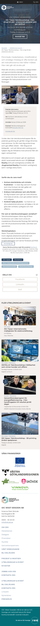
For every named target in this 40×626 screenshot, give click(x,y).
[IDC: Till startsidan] (8, 7)
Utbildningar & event (16, 48)
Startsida (4, 48)
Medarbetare (7, 531)
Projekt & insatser (11, 558)
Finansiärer (6, 538)
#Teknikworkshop (26, 266)
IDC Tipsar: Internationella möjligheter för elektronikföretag (20, 315)
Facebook (20, 279)
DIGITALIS (34, 247)
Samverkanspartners (10, 545)
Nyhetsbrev (6, 595)
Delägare (5, 535)
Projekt (6, 396)
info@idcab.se (7, 522)
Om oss (5, 527)
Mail (20, 289)
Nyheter (6, 566)
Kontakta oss (8, 575)
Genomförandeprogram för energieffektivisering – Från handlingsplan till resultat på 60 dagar (20, 385)
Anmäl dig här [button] (8, 243)
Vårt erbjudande (10, 549)
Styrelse (5, 542)
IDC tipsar (14, 17)
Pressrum (7, 599)
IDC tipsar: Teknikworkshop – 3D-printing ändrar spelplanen (20, 424)
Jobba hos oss (9, 571)
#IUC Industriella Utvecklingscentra (15, 263)
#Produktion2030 (9, 266)
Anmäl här (20, 36)
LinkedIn (20, 284)
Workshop (25, 17)
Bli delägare (8, 553)
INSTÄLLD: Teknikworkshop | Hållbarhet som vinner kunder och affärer (20, 350)
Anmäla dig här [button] (10, 131)
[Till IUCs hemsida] (27, 620)
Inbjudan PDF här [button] (17, 127)
